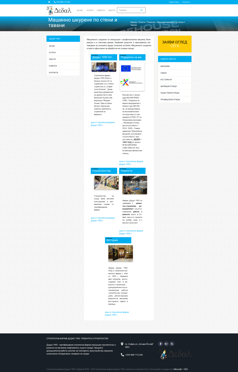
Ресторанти (166, 80)
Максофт (178, 369)
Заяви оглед (174, 2)
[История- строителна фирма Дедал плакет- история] (118, 254)
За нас (80, 10)
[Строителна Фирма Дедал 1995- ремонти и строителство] (58, 10)
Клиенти (101, 10)
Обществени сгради (170, 93)
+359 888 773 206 (63, 2)
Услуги (90, 10)
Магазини (165, 66)
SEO (186, 369)
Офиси (163, 73)
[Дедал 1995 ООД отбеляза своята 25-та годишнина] (104, 67)
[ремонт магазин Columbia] (133, 186)
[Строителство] (105, 184)
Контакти (186, 2)
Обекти (111, 10)
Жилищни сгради (169, 86)
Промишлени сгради (170, 100)
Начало (133, 22)
